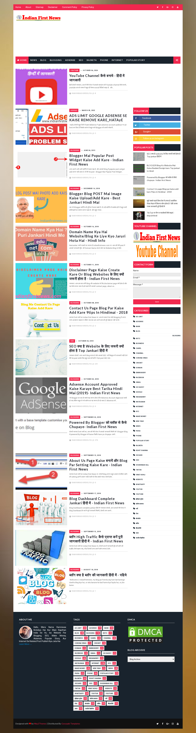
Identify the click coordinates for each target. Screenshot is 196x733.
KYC (137, 411)
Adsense (70, 60)
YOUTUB (139, 489)
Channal (139, 353)
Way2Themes (40, 723)
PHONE (138, 436)
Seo (81, 60)
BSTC (138, 338)
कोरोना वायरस (139, 504)
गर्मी (137, 509)
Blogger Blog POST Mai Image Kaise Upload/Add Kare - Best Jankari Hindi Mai (95, 198)
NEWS (138, 426)
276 (96, 440)
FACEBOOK (140, 377)
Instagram (140, 402)
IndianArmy (141, 397)
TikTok (138, 470)
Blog (43, 60)
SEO (72, 341)
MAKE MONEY (141, 416)
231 (96, 364)
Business (140, 343)
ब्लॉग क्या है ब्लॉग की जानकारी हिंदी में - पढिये (98, 575)
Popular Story (135, 60)
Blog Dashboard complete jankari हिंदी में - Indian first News (97, 501)
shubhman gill (142, 465)
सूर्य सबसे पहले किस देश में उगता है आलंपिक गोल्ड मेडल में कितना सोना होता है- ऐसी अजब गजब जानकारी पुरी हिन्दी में (162, 203)
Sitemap (39, 7)
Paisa (138, 431)
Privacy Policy (88, 7)
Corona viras (142, 358)
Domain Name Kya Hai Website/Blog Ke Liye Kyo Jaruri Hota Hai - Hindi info (97, 236)
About (28, 7)
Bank (138, 326)
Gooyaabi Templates (71, 723)
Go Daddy (140, 387)
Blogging (56, 60)
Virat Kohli (140, 475)
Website (139, 479)
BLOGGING (74, 150)
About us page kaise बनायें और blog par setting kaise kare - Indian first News (98, 464)
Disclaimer (53, 7)
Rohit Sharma (142, 450)
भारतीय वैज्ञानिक (140, 538)
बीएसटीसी (138, 528)
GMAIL (138, 382)
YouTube (74, 70)
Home (18, 7)
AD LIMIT (139, 317)
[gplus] (167, 7)
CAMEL (138, 348)
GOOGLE (73, 110)
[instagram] (172, 7)
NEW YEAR (140, 421)
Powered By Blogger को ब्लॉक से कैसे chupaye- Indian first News (98, 424)
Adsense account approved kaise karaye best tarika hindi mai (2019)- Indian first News (96, 388)
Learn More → (25, 644)
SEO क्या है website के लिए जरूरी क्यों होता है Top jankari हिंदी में (96, 348)
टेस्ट (137, 514)
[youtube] (177, 7)
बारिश (137, 523)
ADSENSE (139, 321)
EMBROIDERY (141, 373)
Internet (117, 60)
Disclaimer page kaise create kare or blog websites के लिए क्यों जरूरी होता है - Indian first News (96, 274)
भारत (137, 533)
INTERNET (139, 406)
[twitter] (157, 7)
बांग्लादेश (138, 518)
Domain (139, 368)
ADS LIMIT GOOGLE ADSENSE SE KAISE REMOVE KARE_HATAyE (98, 117)
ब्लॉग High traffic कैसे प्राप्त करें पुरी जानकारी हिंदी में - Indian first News (96, 539)
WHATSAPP (140, 484)
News (33, 60)
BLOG (138, 331)
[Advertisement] (128, 33)
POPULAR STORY (142, 441)
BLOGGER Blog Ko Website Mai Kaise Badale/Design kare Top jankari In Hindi (163, 168)
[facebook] (162, 7)
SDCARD (139, 455)
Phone (104, 60)
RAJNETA (92, 60)
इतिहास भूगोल (139, 499)
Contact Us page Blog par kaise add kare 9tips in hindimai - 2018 (98, 310)
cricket (139, 363)
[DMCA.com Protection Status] (145, 634)
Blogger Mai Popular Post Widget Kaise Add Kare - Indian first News (96, 159)
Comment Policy (69, 7)
